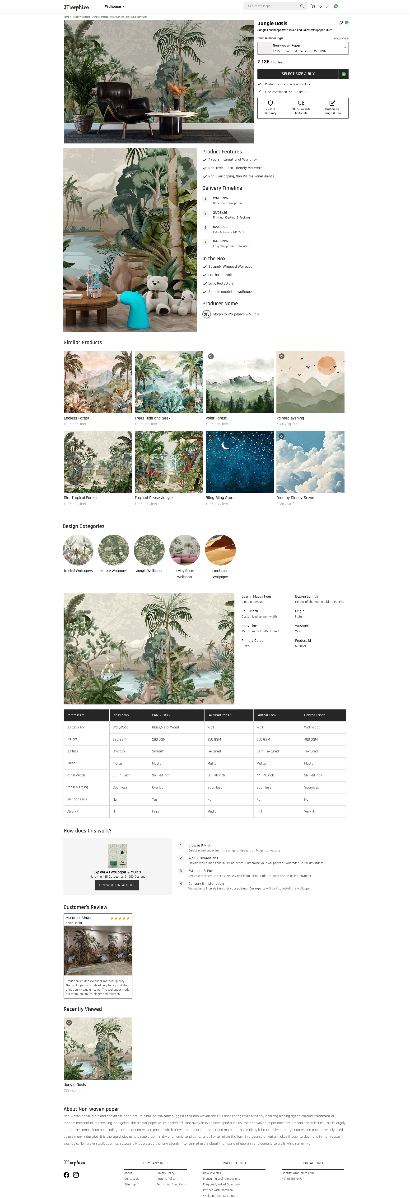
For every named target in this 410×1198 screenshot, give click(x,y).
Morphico (76, 7)
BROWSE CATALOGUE (117, 885)
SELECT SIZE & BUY (298, 73)
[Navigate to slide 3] (158, 135)
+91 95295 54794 (293, 1179)
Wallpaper (113, 6)
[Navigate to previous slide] (69, 81)
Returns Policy (166, 1179)
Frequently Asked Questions (221, 1185)
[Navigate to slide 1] (149, 135)
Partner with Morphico (218, 1190)
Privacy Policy (165, 1173)
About (128, 1173)
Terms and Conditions (171, 1185)
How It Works (212, 1173)
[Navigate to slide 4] (163, 135)
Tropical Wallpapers (81, 16)
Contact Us (131, 1179)
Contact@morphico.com (298, 1173)
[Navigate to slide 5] (168, 135)
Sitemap (130, 1185)
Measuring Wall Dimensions (221, 1179)
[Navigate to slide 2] (154, 135)
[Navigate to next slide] (247, 81)
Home (66, 16)
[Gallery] (159, 81)
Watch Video (341, 38)
